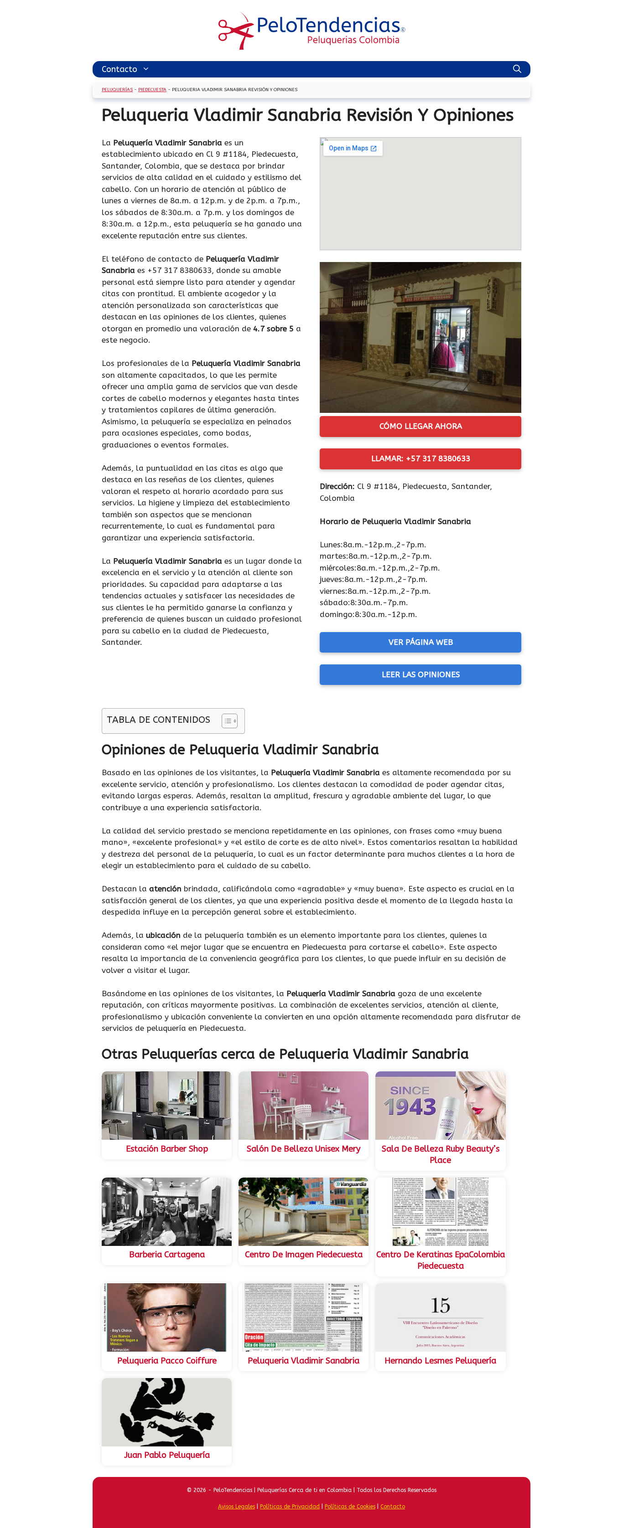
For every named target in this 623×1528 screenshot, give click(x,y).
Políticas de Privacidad (290, 1506)
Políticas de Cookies (350, 1506)
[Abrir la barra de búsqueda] (517, 69)
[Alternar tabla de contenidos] (225, 721)
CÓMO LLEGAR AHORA (420, 426)
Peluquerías (117, 90)
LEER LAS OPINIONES (421, 674)
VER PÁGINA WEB (421, 642)
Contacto (119, 69)
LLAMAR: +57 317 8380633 (420, 458)
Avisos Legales (236, 1506)
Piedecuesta (152, 90)
